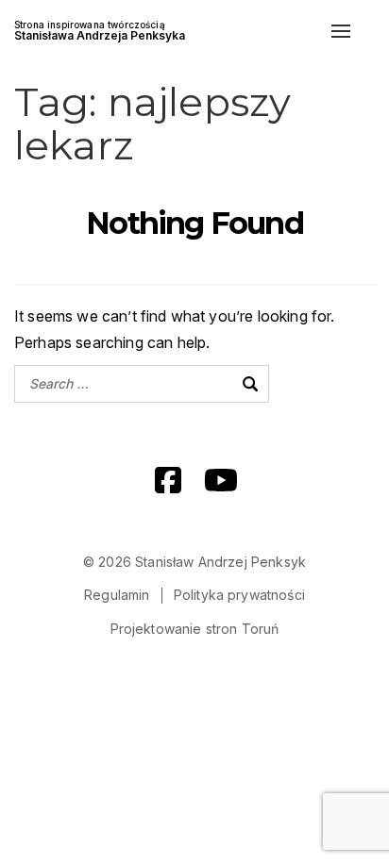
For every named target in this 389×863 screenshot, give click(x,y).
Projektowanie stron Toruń (194, 629)
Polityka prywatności (239, 595)
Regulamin (116, 595)
